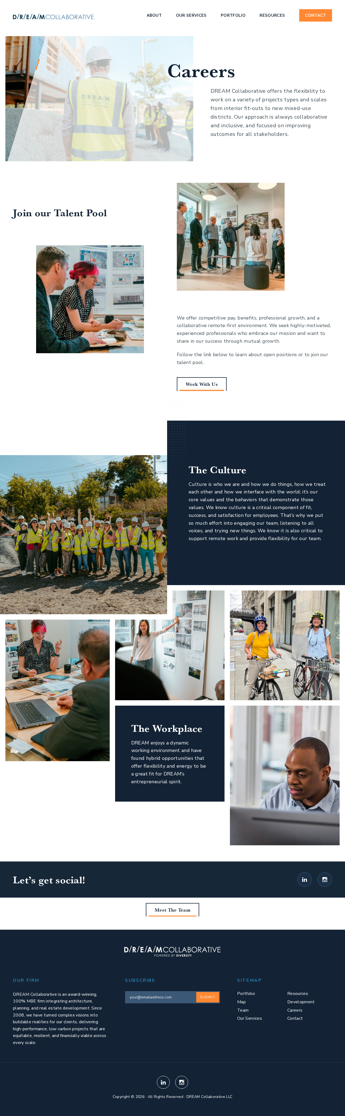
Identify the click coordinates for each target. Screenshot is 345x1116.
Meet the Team (172, 909)
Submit (207, 997)
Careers (294, 1010)
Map (241, 1002)
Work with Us (202, 383)
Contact (315, 15)
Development (301, 1002)
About (154, 15)
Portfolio (233, 15)
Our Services (191, 15)
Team (243, 1010)
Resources (272, 15)
